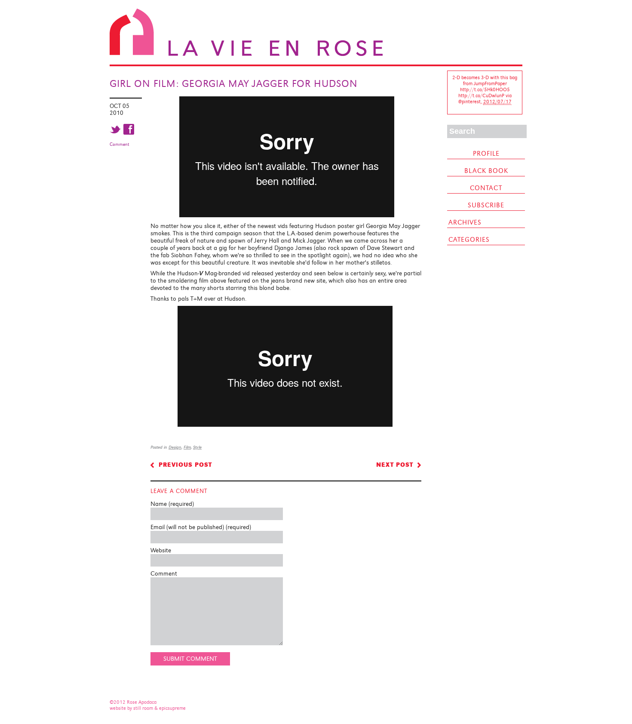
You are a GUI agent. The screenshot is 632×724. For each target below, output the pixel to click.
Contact (486, 188)
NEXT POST (394, 464)
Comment (119, 144)
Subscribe (486, 205)
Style (197, 447)
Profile (486, 153)
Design (175, 447)
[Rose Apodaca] (246, 54)
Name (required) (172, 504)
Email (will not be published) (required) (200, 527)
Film (187, 447)
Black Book (486, 171)
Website (160, 550)
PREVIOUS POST (185, 464)
